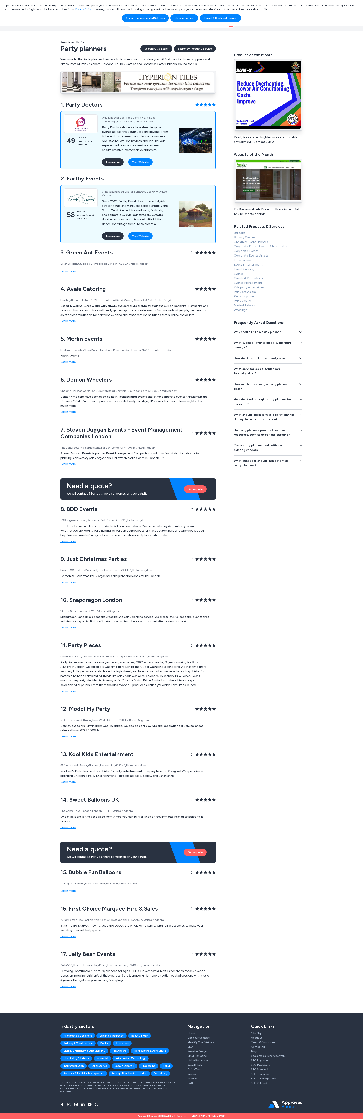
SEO (190, 1046)
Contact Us (258, 1046)
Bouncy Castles (244, 237)
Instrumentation (74, 1066)
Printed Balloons (245, 305)
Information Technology (131, 1058)
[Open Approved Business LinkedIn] (83, 1104)
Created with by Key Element (208, 1115)
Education (122, 1043)
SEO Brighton (259, 1060)
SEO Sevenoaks (260, 1069)
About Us (257, 1037)
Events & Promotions (248, 278)
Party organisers (245, 292)
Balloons (239, 233)
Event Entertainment (248, 264)
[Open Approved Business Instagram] (69, 1104)
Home (191, 1033)
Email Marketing (197, 1056)
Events (239, 273)
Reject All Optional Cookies (220, 18)
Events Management (248, 283)
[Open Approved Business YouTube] (90, 1104)
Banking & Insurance (111, 1035)
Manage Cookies (184, 18)
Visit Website (140, 162)
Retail (166, 1066)
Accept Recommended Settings (145, 18)
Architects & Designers (78, 1035)
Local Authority (124, 1066)
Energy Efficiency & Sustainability (84, 1050)
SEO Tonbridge (260, 1074)
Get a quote (195, 489)
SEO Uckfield (259, 1083)
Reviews (193, 1074)
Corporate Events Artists (251, 255)
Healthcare (119, 1050)
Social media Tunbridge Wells (268, 1056)
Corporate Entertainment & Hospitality (260, 246)
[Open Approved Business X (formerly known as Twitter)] (96, 1104)
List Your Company (199, 1037)
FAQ (190, 1083)
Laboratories (99, 1066)
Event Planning (244, 269)
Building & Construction (78, 1043)
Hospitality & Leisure (76, 1058)
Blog (254, 1051)
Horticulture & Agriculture (150, 1050)
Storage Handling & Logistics (129, 1073)
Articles (192, 1078)
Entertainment (244, 260)
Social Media (195, 1065)
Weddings (240, 310)
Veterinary (160, 1073)
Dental (104, 1043)
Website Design (197, 1051)
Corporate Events (246, 251)
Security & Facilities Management (84, 1073)
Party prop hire (244, 296)
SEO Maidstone (260, 1065)
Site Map (256, 1033)
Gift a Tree (194, 1069)
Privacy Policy (83, 9)
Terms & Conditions (263, 1042)
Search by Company (156, 48)
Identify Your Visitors (201, 1042)
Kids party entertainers (249, 287)
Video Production (198, 1060)
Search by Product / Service (195, 48)
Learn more (113, 162)
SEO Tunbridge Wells (263, 1078)
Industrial (102, 1058)
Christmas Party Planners (251, 242)
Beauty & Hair (139, 1035)
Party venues (243, 301)
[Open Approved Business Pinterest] (76, 1104)
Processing (148, 1066)
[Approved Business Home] (285, 1104)
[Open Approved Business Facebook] (62, 1104)
